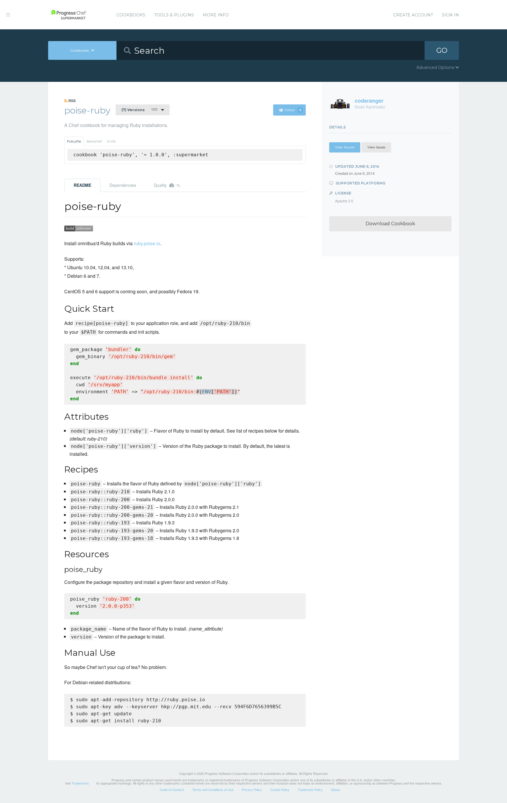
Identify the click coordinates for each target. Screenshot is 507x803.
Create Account (413, 15)
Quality (167, 185)
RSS (71, 100)
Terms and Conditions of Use (213, 789)
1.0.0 (139, 109)
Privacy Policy (252, 789)
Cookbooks (130, 15)
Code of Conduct (172, 789)
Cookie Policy (280, 789)
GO (441, 50)
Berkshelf (94, 141)
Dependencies (122, 185)
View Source (344, 147)
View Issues (376, 147)
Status (335, 789)
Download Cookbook (390, 223)
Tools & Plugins (174, 15)
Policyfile (74, 141)
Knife (111, 141)
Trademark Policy (310, 789)
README (82, 185)
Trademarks (80, 783)
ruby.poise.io (147, 243)
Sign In (450, 15)
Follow (293, 110)
